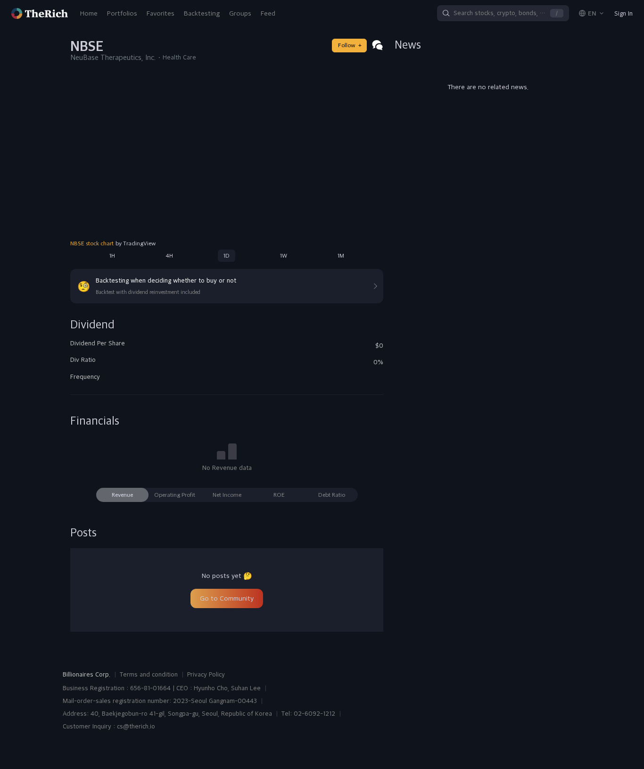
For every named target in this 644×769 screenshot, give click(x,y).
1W (283, 255)
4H (169, 255)
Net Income (227, 495)
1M (341, 255)
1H (112, 255)
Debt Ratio (331, 495)
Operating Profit (174, 495)
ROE (279, 495)
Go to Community (227, 598)
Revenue (122, 495)
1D (226, 255)
